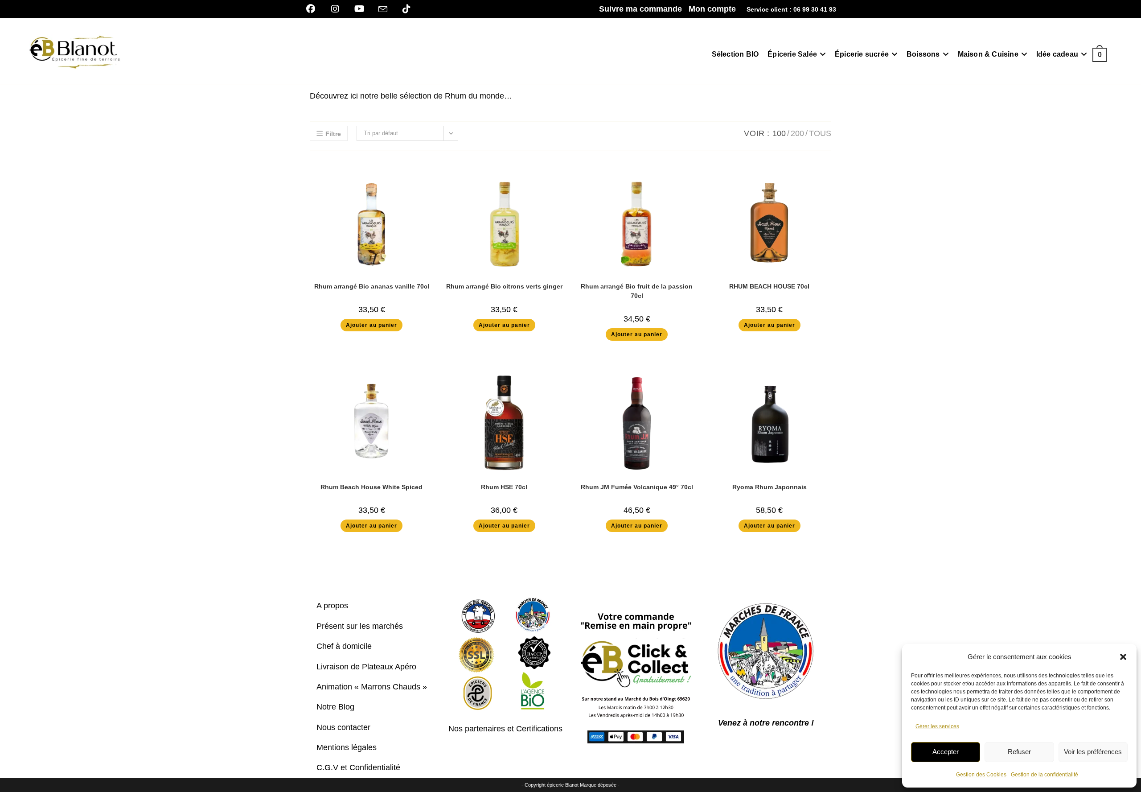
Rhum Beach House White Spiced (371, 487)
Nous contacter (343, 727)
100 (779, 133)
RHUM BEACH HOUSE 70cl (769, 286)
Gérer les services (937, 726)
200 (797, 133)
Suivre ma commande (640, 8)
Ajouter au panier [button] (371, 325)
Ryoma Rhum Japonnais (769, 487)
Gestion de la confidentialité (1044, 774)
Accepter (945, 751)
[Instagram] (335, 8)
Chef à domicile (344, 646)
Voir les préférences (1093, 751)
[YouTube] (359, 8)
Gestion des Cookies (981, 774)
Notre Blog (335, 706)
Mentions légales (346, 747)
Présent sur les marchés (359, 626)
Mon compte (712, 8)
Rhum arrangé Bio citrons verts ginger (504, 286)
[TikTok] (406, 8)
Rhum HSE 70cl (504, 487)
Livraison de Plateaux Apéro (366, 666)
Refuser (1019, 751)
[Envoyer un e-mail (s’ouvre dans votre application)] (383, 9)
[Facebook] (314, 8)
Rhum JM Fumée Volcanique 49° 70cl (637, 487)
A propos (332, 605)
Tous (820, 133)
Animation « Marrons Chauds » (371, 686)
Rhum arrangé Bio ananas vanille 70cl (371, 286)
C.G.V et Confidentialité (358, 767)
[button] (1123, 656)
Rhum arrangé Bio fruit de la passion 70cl (637, 291)
